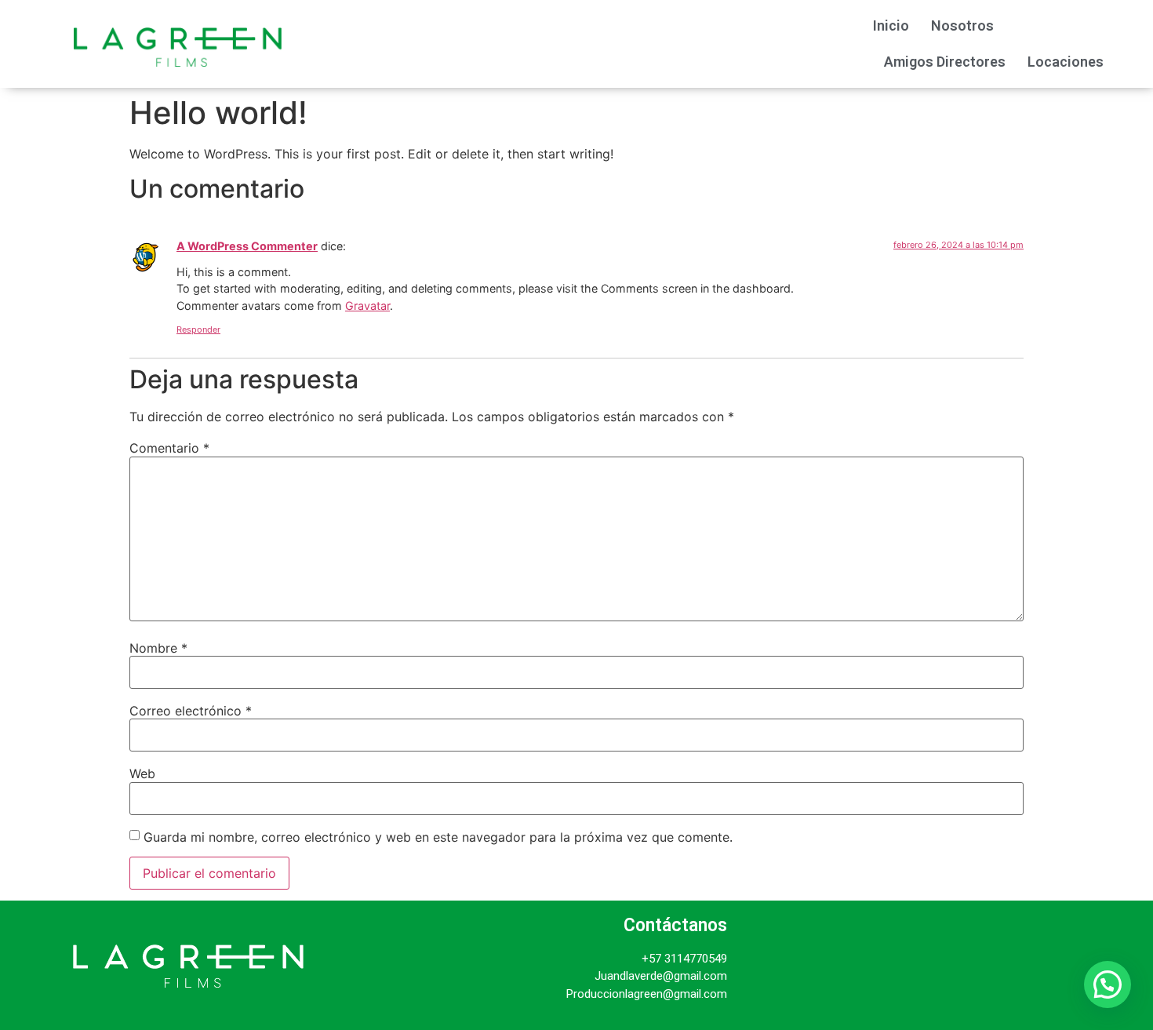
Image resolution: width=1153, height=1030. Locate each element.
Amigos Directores (945, 61)
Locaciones (1066, 61)
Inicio (891, 25)
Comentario (169, 448)
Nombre (158, 648)
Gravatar (367, 305)
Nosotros (962, 25)
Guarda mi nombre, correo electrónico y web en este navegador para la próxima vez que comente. (438, 837)
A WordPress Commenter (247, 246)
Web (142, 773)
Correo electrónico (190, 710)
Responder (198, 329)
